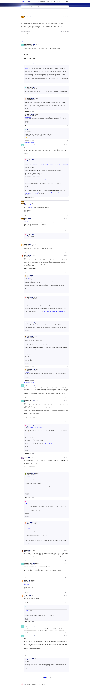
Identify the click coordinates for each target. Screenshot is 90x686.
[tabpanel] (45, 360)
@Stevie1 (26, 68)
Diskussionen (53, 1)
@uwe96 (27, 610)
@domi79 (28, 278)
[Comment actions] (68, 44)
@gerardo (28, 476)
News (48, 1)
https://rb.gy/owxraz (47, 179)
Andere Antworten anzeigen (29, 142)
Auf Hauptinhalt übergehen (4, 0)
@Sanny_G (31, 207)
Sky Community (24, 13)
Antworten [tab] (24, 41)
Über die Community (42, 1)
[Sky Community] (26, 1)
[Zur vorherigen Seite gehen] (39, 677)
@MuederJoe (28, 338)
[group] (60, 31)
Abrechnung (41, 13)
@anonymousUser (28, 117)
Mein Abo (36, 13)
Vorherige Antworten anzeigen (29, 63)
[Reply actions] (67, 66)
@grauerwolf (26, 584)
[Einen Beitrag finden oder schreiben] (67, 7)
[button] (26, 84)
